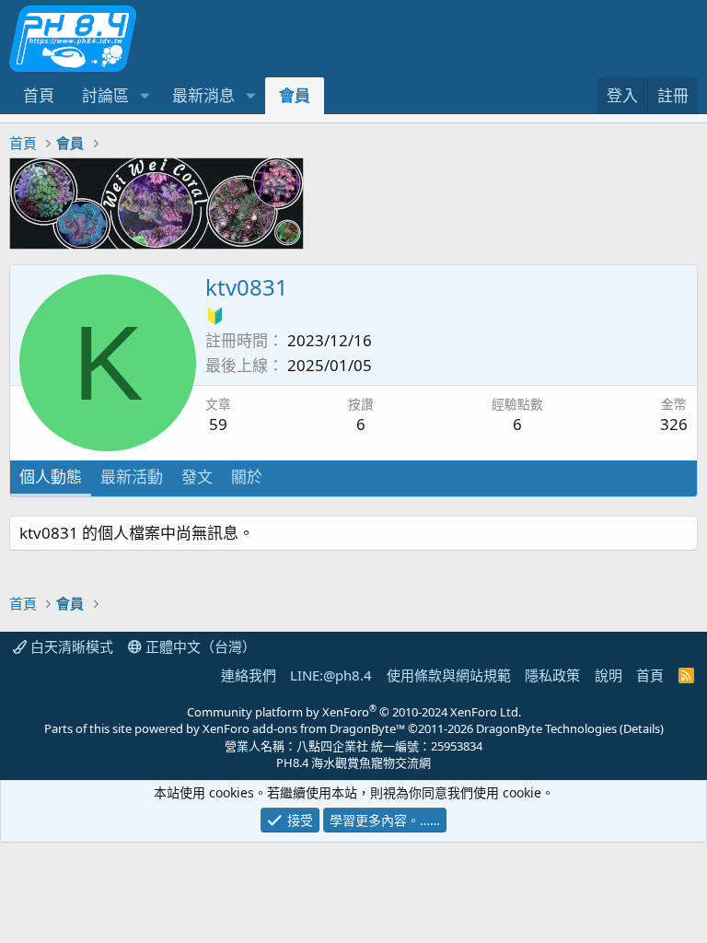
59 (218, 424)
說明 (608, 675)
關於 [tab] (246, 476)
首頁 (38, 95)
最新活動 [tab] (131, 476)
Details (641, 728)
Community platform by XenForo (354, 712)
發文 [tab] (197, 476)
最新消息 (203, 95)
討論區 (105, 95)
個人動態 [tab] (50, 476)
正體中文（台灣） (199, 646)
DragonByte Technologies (546, 728)
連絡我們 (248, 675)
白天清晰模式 (70, 646)
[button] (144, 95)
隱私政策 (552, 675)
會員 (294, 95)
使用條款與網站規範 (449, 675)
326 (674, 424)
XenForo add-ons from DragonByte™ (304, 728)
